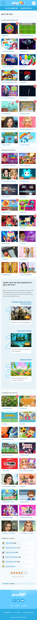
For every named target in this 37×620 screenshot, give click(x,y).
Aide (11, 605)
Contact (17, 605)
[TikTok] (18, 600)
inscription (27, 8)
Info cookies (16, 612)
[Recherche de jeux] (34, 3)
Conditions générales (28, 612)
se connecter (13, 8)
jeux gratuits (6, 583)
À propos (24, 605)
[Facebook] (14, 600)
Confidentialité (7, 612)
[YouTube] (22, 600)
